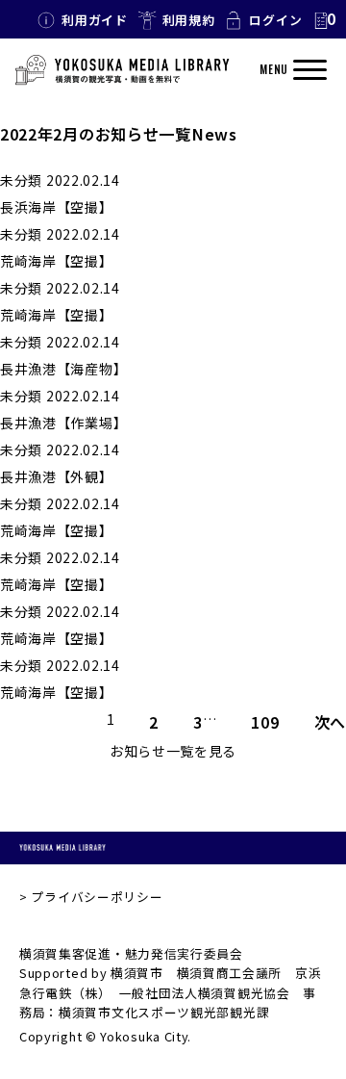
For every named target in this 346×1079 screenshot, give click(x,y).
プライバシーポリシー (96, 896)
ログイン (275, 20)
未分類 (21, 180)
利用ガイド (95, 20)
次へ (330, 721)
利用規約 (188, 20)
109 (265, 721)
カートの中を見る (323, 20)
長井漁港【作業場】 (63, 422)
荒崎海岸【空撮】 (56, 260)
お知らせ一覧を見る (173, 750)
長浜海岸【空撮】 (56, 207)
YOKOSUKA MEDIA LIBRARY (62, 848)
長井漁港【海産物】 (63, 368)
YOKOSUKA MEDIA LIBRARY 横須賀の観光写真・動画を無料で (122, 70)
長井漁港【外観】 (56, 476)
